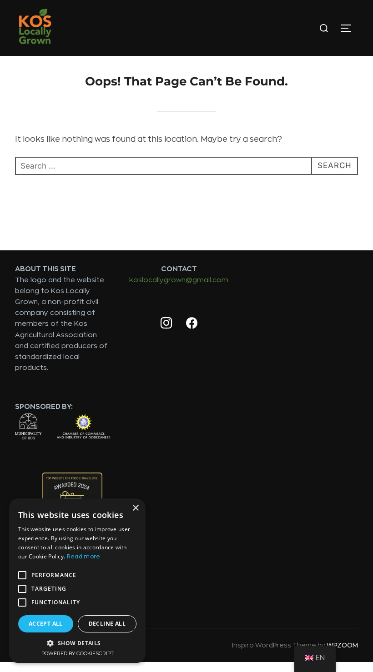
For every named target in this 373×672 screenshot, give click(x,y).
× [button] (135, 508)
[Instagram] (166, 323)
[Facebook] (191, 323)
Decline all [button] (107, 623)
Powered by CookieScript (77, 653)
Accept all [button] (46, 623)
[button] (77, 642)
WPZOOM (342, 645)
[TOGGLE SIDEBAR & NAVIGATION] (349, 28)
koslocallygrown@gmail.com (178, 280)
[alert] (77, 580)
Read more (84, 556)
